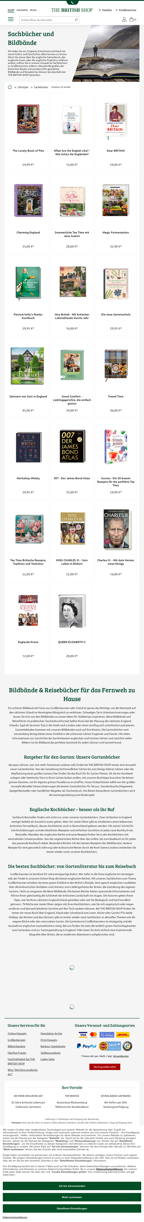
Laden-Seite (48, 1059)
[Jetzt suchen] (76, 20)
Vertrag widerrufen (105, 1066)
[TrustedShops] (127, 1046)
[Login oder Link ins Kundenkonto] (124, 19)
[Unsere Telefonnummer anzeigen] (72, 3)
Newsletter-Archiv (51, 1033)
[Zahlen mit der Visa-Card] (83, 1035)
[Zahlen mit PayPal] (87, 1046)
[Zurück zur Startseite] (71, 9)
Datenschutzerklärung (109, 1169)
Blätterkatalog (16, 1046)
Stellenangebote (50, 1052)
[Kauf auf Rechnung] (107, 1035)
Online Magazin (17, 1033)
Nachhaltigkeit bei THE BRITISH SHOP (21, 1061)
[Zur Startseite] (10, 87)
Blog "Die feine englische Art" (23, 1072)
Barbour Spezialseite (53, 1046)
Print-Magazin (49, 1039)
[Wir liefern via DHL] (122, 1035)
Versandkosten (121, 1056)
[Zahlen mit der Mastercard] (93, 1035)
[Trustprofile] (110, 1045)
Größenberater (17, 1039)
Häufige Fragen (17, 1052)
